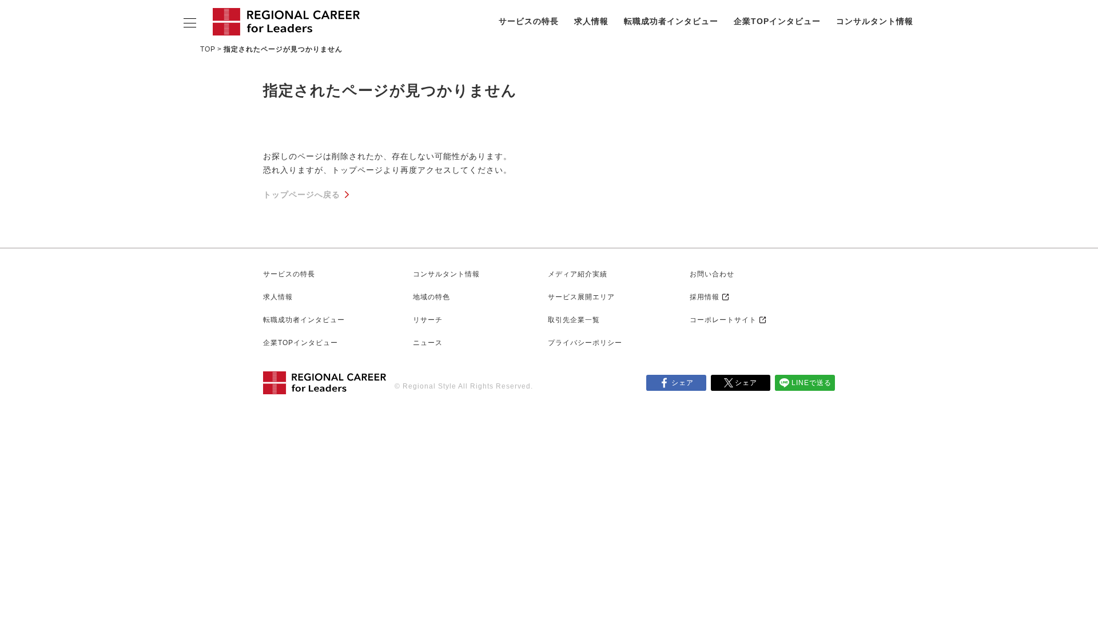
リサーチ (428, 320)
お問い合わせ (712, 274)
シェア (682, 383)
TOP (208, 49)
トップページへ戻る (301, 194)
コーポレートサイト (723, 320)
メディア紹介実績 (577, 274)
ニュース (428, 343)
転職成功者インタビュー (671, 21)
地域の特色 (431, 297)
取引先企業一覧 (574, 320)
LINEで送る (811, 383)
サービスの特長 (529, 21)
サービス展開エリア (581, 297)
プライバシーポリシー (585, 343)
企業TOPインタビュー (777, 21)
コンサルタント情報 (874, 21)
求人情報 (591, 21)
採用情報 (704, 297)
